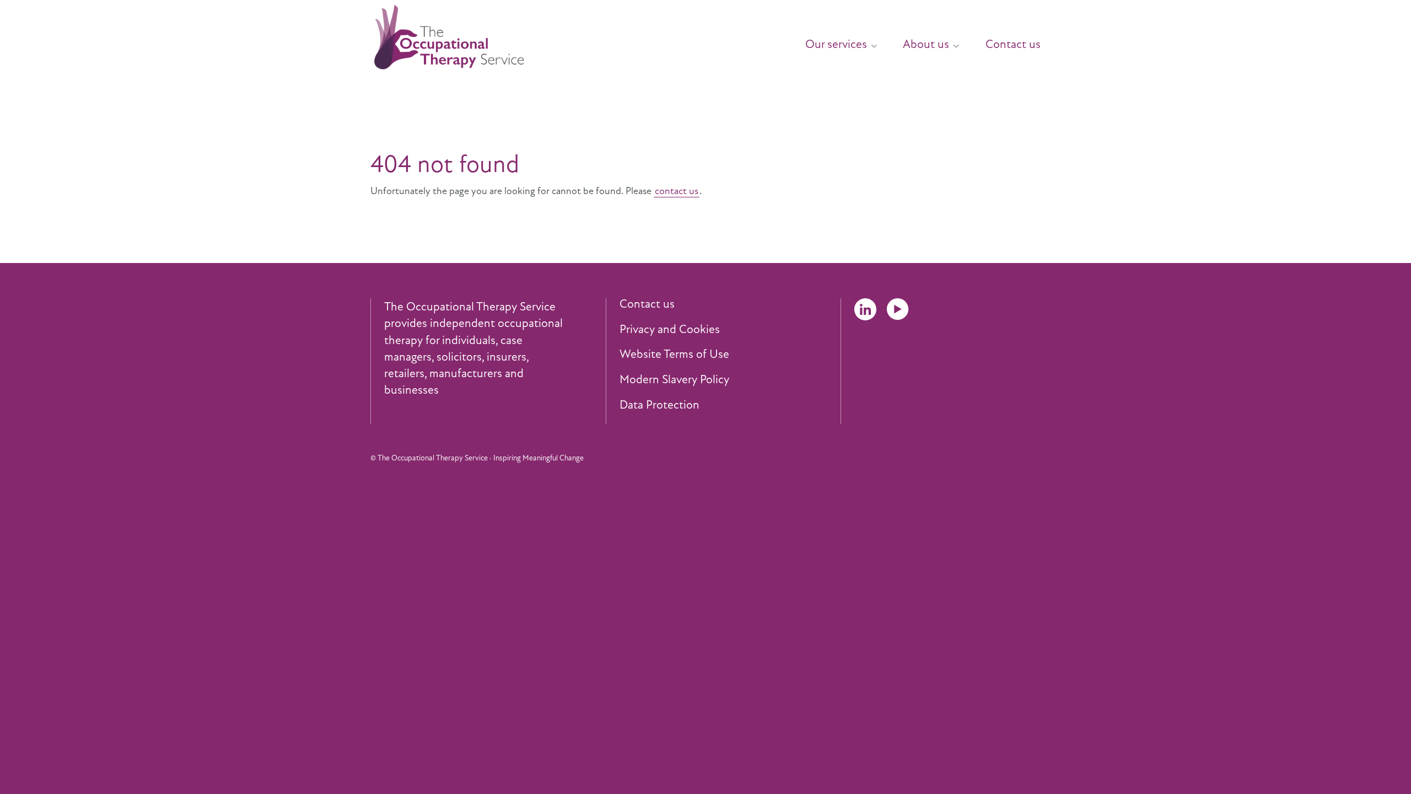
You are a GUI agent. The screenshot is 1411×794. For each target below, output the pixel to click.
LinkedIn (865, 309)
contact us (676, 191)
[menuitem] (828, 39)
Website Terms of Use (674, 354)
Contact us (1013, 44)
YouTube (898, 309)
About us (926, 44)
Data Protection (659, 405)
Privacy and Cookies (670, 330)
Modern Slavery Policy (674, 380)
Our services (836, 44)
